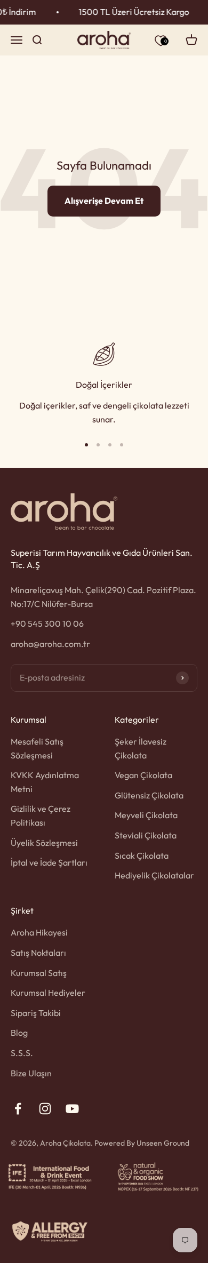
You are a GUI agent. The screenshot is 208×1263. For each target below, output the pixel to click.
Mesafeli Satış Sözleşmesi (37, 748)
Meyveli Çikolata (146, 815)
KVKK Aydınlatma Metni (45, 782)
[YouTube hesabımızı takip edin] (72, 1108)
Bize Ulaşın (31, 1073)
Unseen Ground (163, 1143)
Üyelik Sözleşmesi (44, 842)
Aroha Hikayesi (39, 932)
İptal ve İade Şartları (49, 862)
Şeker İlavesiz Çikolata (140, 748)
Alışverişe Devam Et (104, 200)
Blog (19, 1032)
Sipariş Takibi (36, 1013)
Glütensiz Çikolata (149, 795)
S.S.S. (22, 1053)
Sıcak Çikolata (142, 855)
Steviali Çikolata (146, 835)
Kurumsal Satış (39, 973)
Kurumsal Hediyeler (48, 992)
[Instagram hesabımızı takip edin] (45, 1108)
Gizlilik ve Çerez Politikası (40, 815)
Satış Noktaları (38, 952)
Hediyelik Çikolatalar (154, 875)
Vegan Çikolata (143, 775)
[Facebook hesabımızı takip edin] (18, 1108)
